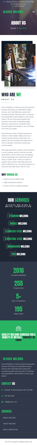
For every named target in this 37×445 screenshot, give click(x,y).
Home (13, 28)
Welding (18, 216)
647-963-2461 (20, 6)
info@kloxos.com (19, 4)
